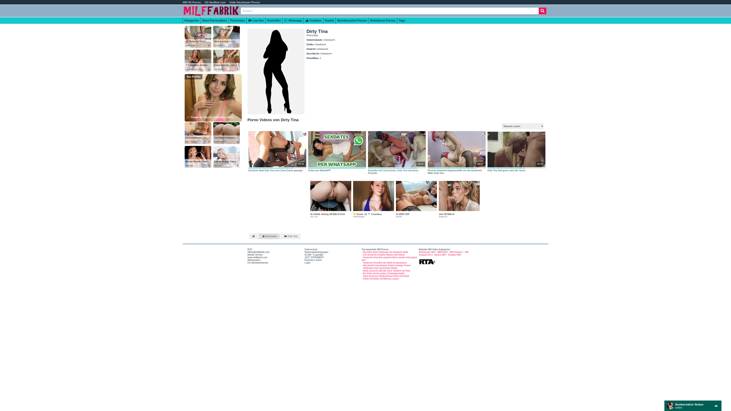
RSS (249, 249)
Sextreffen (274, 20)
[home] (253, 236)
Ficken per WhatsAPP (319, 170)
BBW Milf (442, 252)
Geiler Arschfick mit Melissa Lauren (381, 278)
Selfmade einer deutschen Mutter (380, 268)
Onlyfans (315, 20)
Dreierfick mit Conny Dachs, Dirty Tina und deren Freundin (393, 171)
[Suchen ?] (542, 11)
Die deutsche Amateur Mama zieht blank (384, 254)
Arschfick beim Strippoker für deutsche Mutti (385, 252)
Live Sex (258, 20)
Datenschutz (311, 249)
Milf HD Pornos (192, 2)
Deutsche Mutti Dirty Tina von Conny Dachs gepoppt (275, 170)
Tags (402, 20)
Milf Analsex (456, 252)
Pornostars (237, 20)
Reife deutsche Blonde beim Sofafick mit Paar (386, 270)
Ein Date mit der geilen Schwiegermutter (384, 273)
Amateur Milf (454, 254)
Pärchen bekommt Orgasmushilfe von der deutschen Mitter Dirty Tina (455, 171)
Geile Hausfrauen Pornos (244, 2)
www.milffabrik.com (257, 257)
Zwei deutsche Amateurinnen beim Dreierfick (386, 276)
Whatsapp (295, 20)
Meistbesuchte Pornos (352, 20)
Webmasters (253, 260)
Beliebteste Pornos (383, 20)
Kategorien (191, 20)
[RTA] (427, 264)
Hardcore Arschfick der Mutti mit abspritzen (385, 262)
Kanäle (329, 20)
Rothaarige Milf (427, 252)
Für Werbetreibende (257, 262)
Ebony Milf (439, 254)
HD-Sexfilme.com (215, 2)
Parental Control (313, 260)
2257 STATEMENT (314, 257)
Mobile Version (255, 254)
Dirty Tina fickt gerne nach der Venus (506, 170)
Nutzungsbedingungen (316, 252)
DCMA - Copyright (314, 254)
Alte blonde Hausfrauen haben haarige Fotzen (387, 265)
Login (307, 262)
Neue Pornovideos (214, 20)
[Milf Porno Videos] (211, 15)
